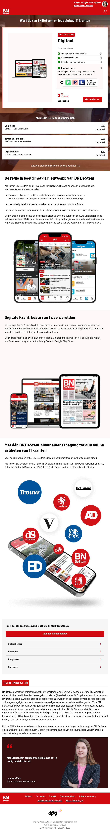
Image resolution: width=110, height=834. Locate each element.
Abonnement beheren (83, 5)
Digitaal (28, 796)
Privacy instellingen (74, 800)
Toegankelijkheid (67, 796)
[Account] (105, 11)
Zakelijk (52, 796)
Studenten (40, 796)
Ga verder (90, 99)
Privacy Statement (87, 796)
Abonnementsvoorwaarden (50, 800)
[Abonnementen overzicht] (5, 11)
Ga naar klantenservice (55, 633)
